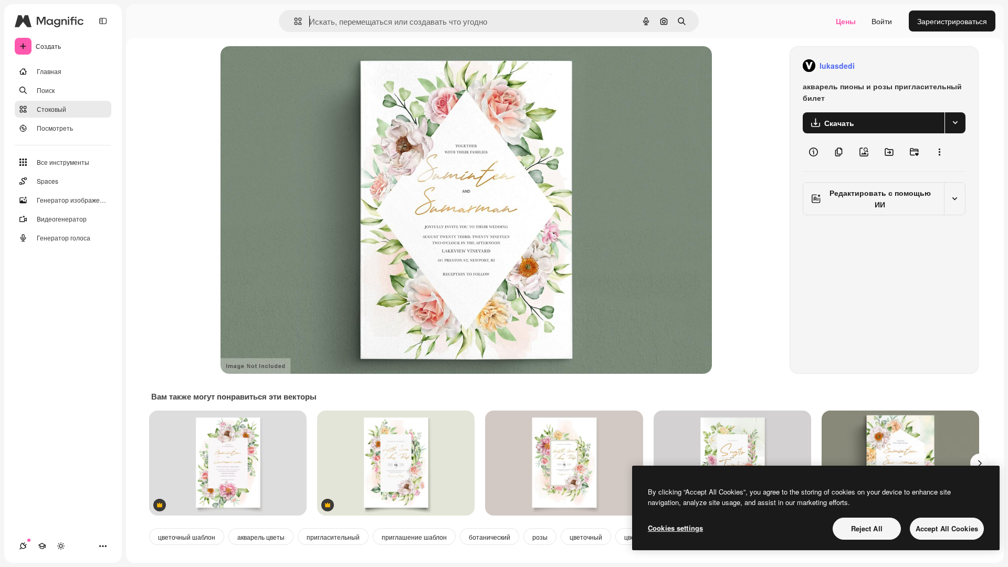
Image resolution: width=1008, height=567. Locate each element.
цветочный (586, 536)
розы (540, 536)
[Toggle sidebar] (102, 21)
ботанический (489, 536)
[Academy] (42, 546)
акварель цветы (261, 536)
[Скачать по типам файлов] (954, 122)
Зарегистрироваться (952, 21)
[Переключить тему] (60, 546)
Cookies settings (675, 528)
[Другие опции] (939, 152)
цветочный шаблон (186, 536)
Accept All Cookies (947, 528)
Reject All (867, 528)
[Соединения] (23, 546)
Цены (846, 21)
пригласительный (333, 536)
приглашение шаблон (414, 536)
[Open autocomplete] (293, 21)
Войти (882, 21)
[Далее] (979, 463)
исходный (291, 65)
